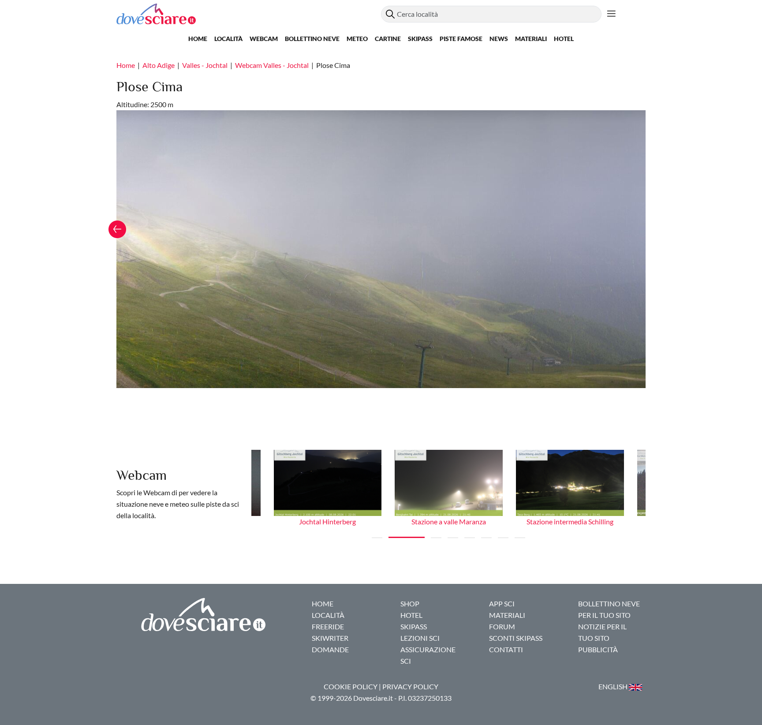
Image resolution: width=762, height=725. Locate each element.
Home (197, 38)
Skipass (420, 38)
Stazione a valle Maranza (448, 521)
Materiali (531, 38)
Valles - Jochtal (205, 65)
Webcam (264, 38)
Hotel (564, 38)
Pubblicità (598, 649)
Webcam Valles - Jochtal (272, 65)
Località (228, 38)
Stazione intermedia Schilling (570, 521)
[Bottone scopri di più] (611, 14)
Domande (330, 649)
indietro (117, 229)
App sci (502, 603)
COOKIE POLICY (350, 686)
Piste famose (461, 38)
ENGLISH (613, 686)
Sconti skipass (515, 638)
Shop (409, 603)
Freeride (328, 626)
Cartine (388, 38)
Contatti (506, 649)
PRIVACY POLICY (410, 686)
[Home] (248, 14)
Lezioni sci (420, 638)
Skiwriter (330, 638)
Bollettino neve (312, 38)
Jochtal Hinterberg (327, 521)
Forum (502, 626)
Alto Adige (158, 65)
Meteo (357, 38)
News (498, 38)
